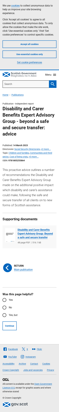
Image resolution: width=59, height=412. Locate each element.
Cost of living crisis (19, 156)
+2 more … (46, 149)
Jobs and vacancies (33, 370)
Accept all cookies (29, 44)
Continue (9, 326)
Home (5, 95)
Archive (22, 363)
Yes (11, 299)
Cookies (46, 363)
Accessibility (8, 363)
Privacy (50, 370)
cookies (15, 5)
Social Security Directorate (27, 149)
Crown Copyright (11, 370)
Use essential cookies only (29, 54)
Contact (34, 363)
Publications (17, 95)
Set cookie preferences (29, 62)
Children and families (19, 153)
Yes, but (13, 315)
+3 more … (34, 156)
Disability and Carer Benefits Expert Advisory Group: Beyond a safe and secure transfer (35, 233)
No (10, 307)
